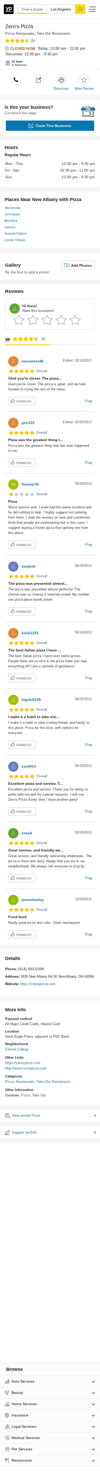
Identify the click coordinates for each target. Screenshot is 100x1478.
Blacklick (11, 221)
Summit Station (15, 233)
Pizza (9, 33)
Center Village (15, 240)
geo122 (28, 423)
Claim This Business (53, 126)
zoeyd (27, 833)
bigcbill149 (31, 700)
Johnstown (12, 214)
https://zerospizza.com (37, 984)
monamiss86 (33, 361)
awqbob (29, 566)
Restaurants (25, 33)
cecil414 (29, 766)
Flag (88, 401)
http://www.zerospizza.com (25, 1068)
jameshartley (33, 900)
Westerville (13, 208)
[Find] (80, 9)
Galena (10, 227)
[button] (92, 9)
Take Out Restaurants (53, 33)
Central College (16, 1049)
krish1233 (30, 633)
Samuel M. (30, 484)
